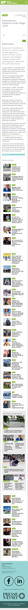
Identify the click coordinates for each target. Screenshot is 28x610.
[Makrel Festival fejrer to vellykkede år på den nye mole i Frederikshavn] (7, 312)
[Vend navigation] (26, 2)
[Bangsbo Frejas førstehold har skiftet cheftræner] (7, 188)
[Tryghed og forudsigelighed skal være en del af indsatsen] (7, 353)
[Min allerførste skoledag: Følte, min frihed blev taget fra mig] (7, 292)
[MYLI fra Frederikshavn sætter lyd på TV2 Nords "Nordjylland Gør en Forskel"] (7, 342)
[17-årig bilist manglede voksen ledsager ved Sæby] (7, 395)
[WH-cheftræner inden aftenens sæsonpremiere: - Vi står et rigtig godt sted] (7, 499)
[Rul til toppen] (25, 607)
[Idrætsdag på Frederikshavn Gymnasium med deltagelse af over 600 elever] (7, 552)
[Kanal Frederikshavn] (9, 2)
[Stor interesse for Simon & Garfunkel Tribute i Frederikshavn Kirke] (7, 241)
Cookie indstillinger (7, 603)
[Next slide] (24, 35)
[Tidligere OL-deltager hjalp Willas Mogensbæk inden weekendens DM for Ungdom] (7, 301)
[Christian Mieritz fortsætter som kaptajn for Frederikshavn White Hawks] (14, 460)
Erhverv (14, 164)
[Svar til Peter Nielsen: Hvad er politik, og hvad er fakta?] (7, 322)
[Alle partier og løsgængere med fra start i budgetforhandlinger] (7, 404)
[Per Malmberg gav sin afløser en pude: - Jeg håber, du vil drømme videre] (7, 542)
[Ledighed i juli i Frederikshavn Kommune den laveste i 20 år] (7, 167)
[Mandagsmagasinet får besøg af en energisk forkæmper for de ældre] (7, 230)
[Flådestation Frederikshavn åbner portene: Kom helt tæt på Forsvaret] (7, 269)
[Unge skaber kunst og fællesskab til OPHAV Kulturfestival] (8, 477)
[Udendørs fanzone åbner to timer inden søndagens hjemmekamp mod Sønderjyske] (7, 281)
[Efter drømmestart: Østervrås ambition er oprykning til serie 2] (7, 385)
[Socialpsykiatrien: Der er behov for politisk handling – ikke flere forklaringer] (7, 531)
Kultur (14, 174)
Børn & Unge (15, 507)
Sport (14, 185)
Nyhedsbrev (22, 603)
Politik (14, 254)
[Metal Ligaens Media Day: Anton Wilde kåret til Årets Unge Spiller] (19, 477)
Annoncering (13, 571)
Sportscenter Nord (6, 154)
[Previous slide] (4, 35)
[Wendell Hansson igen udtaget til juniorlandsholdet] (7, 522)
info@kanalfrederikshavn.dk (8, 568)
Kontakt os (11, 572)
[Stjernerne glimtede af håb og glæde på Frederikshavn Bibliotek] (7, 197)
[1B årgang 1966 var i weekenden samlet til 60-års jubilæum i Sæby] (7, 177)
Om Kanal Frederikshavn (14, 605)
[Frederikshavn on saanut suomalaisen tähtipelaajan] (7, 208)
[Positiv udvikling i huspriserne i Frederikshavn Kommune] (7, 333)
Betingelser (15, 603)
